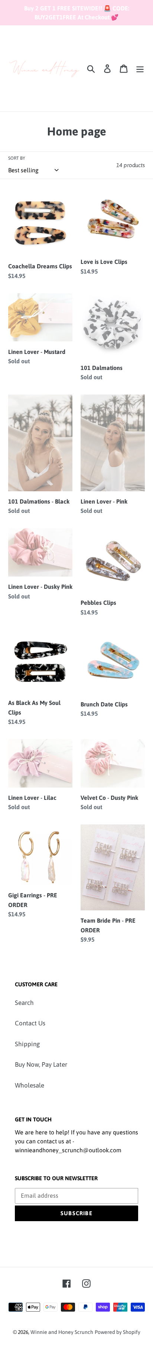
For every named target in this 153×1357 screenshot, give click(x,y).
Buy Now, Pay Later (41, 1064)
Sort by (16, 158)
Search (24, 1002)
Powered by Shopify (117, 1332)
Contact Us (30, 1023)
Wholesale (29, 1085)
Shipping (27, 1044)
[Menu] (140, 68)
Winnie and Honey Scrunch (61, 1332)
